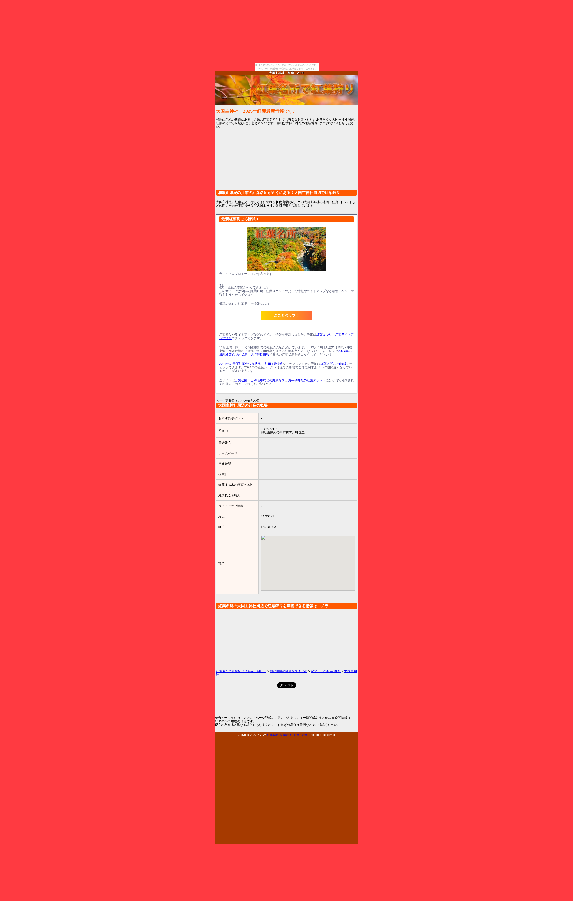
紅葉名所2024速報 (333, 363)
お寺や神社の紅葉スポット (307, 380)
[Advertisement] (286, 162)
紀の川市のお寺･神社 (326, 671)
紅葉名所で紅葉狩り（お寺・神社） (241, 671)
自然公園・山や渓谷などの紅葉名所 (260, 380)
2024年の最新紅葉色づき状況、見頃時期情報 (251, 363)
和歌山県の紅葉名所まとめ (288, 671)
